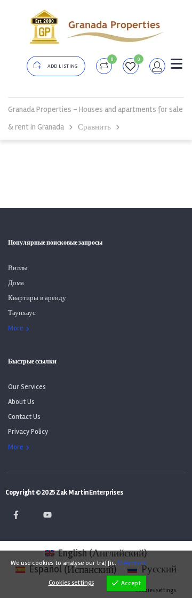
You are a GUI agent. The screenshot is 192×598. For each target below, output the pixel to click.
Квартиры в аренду (37, 298)
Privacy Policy (28, 431)
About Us (21, 402)
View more (132, 563)
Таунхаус (22, 313)
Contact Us (24, 417)
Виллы (18, 268)
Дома (16, 283)
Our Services (27, 387)
